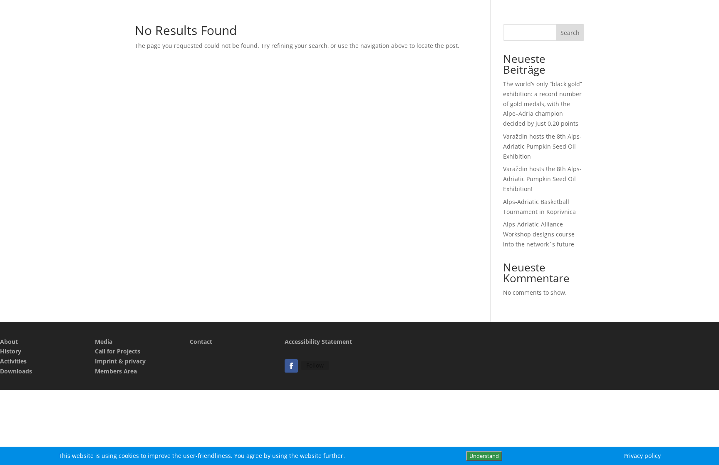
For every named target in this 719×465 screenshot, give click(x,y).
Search (570, 33)
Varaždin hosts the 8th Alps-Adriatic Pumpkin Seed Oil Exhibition (542, 146)
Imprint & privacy (120, 361)
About (9, 342)
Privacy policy (642, 456)
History (10, 351)
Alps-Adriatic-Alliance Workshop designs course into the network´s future (539, 234)
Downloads (16, 371)
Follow (315, 365)
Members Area (116, 371)
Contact (201, 342)
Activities (13, 361)
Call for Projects (117, 351)
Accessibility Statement (318, 342)
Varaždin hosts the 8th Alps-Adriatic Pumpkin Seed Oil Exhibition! (542, 179)
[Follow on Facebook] (291, 366)
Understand (484, 456)
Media (103, 342)
